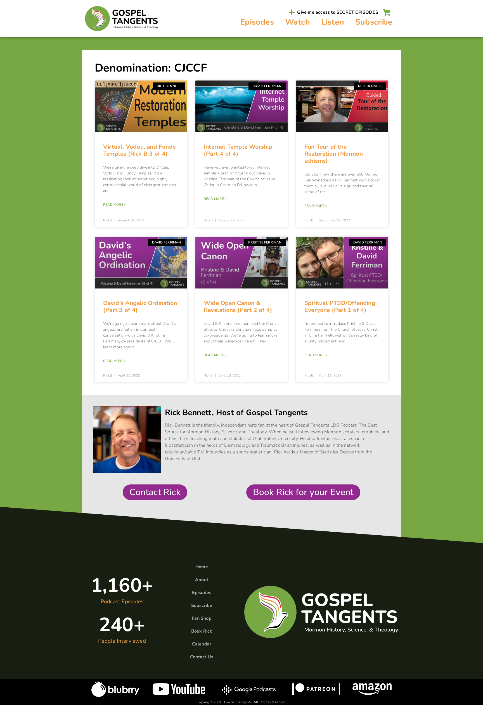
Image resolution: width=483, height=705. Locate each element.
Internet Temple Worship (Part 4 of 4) (238, 150)
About (201, 580)
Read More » (114, 204)
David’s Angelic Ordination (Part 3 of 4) (140, 306)
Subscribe (373, 21)
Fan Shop (202, 618)
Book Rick (201, 631)
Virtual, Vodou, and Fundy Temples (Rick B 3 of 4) (139, 150)
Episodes (257, 21)
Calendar (202, 644)
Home (201, 567)
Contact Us (201, 657)
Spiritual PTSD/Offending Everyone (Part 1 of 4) (339, 306)
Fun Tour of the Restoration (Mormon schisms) (333, 154)
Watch (297, 21)
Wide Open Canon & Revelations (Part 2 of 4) (238, 306)
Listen (332, 21)
